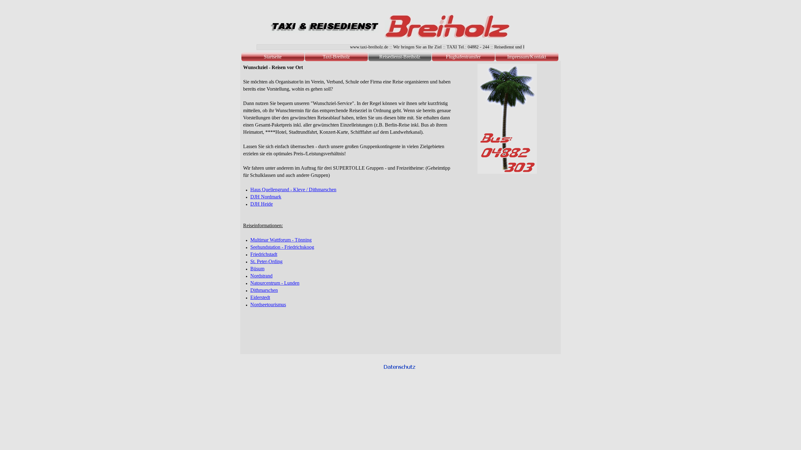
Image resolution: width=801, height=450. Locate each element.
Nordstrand (261, 275)
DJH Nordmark (265, 196)
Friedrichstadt (263, 254)
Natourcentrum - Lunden (274, 283)
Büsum (257, 268)
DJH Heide (261, 204)
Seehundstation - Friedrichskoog (282, 247)
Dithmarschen (264, 290)
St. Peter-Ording (266, 261)
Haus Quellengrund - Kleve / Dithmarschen (293, 189)
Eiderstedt (260, 297)
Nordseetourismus (268, 304)
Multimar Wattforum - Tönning (281, 239)
